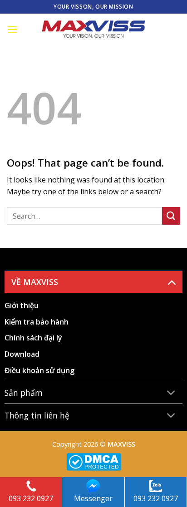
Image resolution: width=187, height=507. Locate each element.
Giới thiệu (22, 305)
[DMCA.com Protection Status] (93, 461)
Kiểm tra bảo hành (37, 322)
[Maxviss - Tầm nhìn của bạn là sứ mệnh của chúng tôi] (93, 29)
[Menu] (12, 29)
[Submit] (171, 216)
